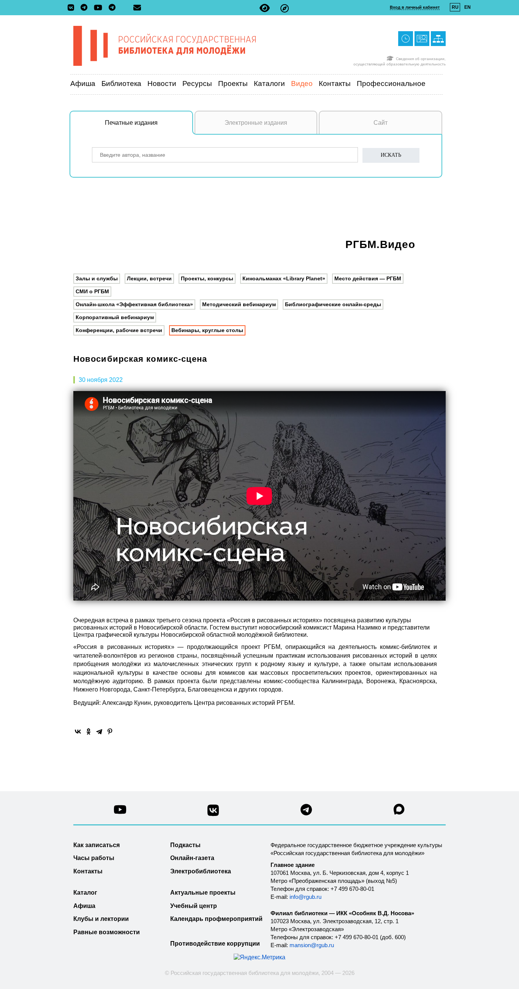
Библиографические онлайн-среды (333, 304)
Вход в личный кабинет (415, 7)
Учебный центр (193, 906)
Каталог (85, 892)
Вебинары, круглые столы (207, 330)
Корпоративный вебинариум (115, 317)
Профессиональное (391, 83)
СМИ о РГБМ (92, 291)
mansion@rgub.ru (312, 945)
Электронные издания (256, 122)
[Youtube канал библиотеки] (120, 811)
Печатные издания (131, 122)
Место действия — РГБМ (367, 278)
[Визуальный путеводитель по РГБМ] (284, 8)
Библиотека (121, 83)
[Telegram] (99, 731)
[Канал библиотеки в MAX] (399, 811)
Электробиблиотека (200, 871)
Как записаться (96, 845)
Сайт (380, 122)
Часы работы (93, 858)
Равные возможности (106, 932)
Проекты (233, 83)
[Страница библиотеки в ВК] (213, 813)
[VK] (73, 8)
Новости (161, 83)
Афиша (82, 83)
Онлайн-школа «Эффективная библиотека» (134, 304)
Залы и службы (97, 278)
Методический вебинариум (239, 304)
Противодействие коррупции (215, 943)
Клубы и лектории (101, 919)
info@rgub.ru (305, 897)
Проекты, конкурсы (207, 278)
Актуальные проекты (203, 892)
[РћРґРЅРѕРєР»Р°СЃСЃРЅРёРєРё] (88, 731)
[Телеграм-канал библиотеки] (86, 8)
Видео (302, 83)
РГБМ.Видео (380, 244)
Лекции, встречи (149, 278)
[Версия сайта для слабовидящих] (265, 8)
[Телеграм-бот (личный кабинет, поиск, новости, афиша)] (112, 8)
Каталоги (269, 83)
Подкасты (185, 845)
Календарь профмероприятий (216, 919)
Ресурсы (197, 83)
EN (467, 7)
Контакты (335, 83)
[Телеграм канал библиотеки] (306, 812)
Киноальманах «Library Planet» (283, 278)
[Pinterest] (109, 731)
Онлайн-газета (192, 858)
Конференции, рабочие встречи (119, 330)
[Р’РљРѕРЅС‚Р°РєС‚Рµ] (77, 731)
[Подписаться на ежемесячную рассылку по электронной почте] (137, 7)
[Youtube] (100, 8)
